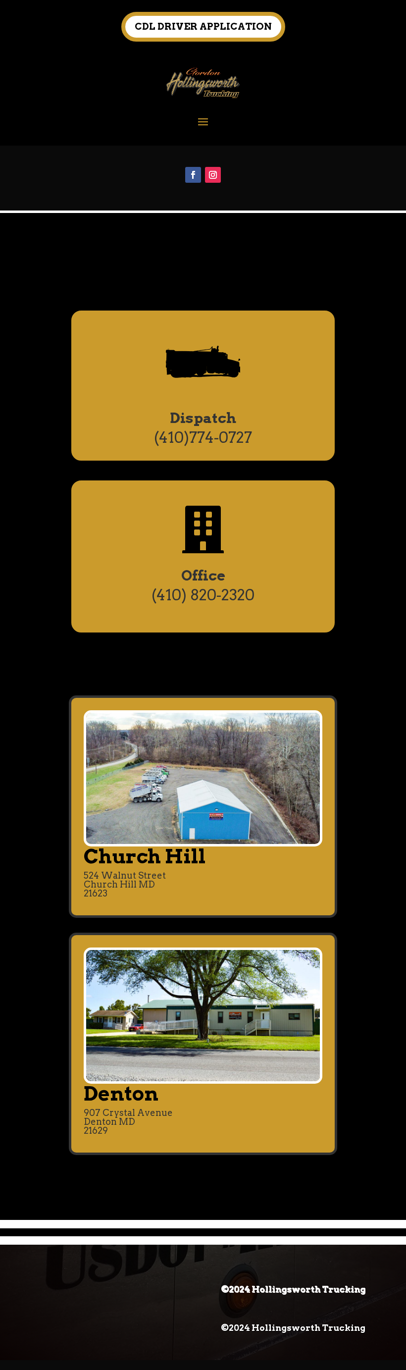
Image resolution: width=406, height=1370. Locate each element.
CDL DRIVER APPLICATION (203, 26)
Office (203, 575)
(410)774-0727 (203, 437)
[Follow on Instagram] (213, 175)
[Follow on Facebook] (193, 175)
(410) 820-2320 (203, 595)
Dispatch (203, 417)
